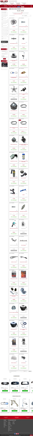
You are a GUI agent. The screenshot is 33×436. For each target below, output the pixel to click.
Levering (5, 422)
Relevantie (27, 15)
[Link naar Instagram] (18, 434)
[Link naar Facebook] (15, 434)
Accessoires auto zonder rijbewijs (4, 34)
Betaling (9, 426)
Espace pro (14, 421)
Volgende (30, 371)
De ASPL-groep (5, 421)
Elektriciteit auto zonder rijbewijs (4, 22)
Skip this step (6, 52)
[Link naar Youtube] (16, 434)
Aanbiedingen (16, 376)
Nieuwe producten (16, 396)
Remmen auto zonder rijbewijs (4, 15)
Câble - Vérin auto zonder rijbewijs (4, 30)
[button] (6, 5)
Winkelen (9, 427)
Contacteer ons (5, 425)
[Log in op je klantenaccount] (31, 5)
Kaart (4, 426)
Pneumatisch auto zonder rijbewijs (4, 33)
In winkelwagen (5, 390)
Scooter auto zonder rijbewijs (4, 10)
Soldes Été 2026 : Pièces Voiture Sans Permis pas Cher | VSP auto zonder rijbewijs (4, 46)
